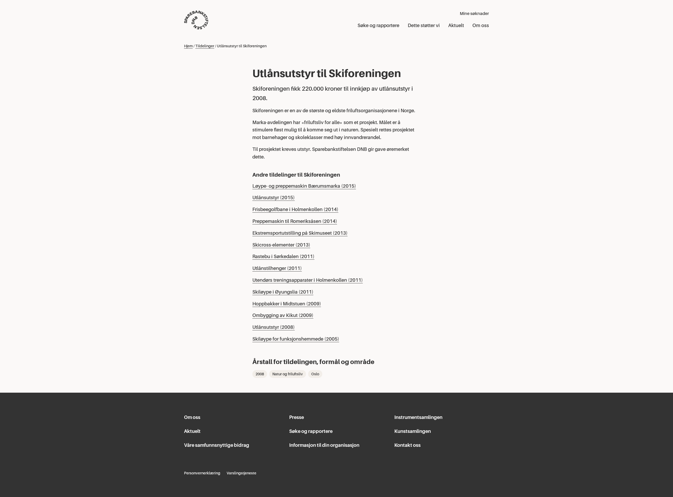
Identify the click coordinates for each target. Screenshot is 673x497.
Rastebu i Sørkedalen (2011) (283, 256)
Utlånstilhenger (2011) (277, 268)
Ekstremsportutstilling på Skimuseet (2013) (300, 233)
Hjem (188, 46)
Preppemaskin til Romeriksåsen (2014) (294, 221)
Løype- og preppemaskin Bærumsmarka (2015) (304, 186)
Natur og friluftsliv (287, 374)
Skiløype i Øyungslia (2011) (282, 292)
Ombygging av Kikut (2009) (282, 315)
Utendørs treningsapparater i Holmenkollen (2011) (307, 280)
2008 (260, 374)
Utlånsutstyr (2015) (273, 197)
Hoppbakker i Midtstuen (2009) (286, 303)
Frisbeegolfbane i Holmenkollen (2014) (295, 209)
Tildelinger (204, 46)
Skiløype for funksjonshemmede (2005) (295, 339)
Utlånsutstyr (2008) (273, 327)
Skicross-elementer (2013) (281, 245)
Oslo (315, 374)
